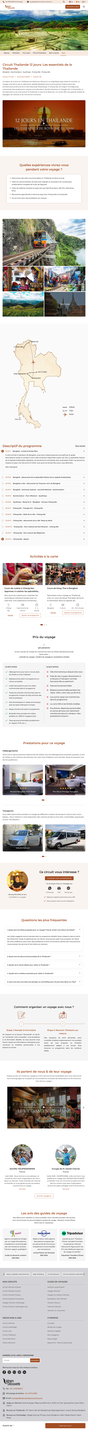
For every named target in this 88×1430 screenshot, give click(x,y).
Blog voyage (52, 1339)
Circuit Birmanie (9, 1339)
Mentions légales (54, 1331)
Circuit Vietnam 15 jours (12, 1295)
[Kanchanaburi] (44, 242)
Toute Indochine (9, 1343)
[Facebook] (4, 1372)
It (84, 2)
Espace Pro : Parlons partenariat (59, 1343)
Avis (63, 53)
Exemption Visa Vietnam (57, 1299)
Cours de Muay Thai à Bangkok (19, 588)
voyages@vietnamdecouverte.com (40, 1)
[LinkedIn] (24, 1372)
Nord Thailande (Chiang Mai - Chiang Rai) (23, 304)
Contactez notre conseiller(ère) (59, 878)
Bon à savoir (54, 53)
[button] (40, 624)
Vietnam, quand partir (56, 1287)
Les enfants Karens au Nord (23, 279)
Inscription (35, 1360)
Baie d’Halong (38, 1274)
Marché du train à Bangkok (65, 279)
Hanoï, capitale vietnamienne (17, 1274)
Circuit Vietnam (9, 1323)
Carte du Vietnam (54, 1307)
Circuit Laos (7, 1331)
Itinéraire (16, 53)
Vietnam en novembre (56, 1310)
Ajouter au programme (30, 613)
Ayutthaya (57, 310)
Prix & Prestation (39, 53)
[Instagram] (9, 1372)
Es (79, 2)
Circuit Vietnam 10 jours (12, 1287)
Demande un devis (73, 6)
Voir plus (22, 1189)
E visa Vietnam (53, 1274)
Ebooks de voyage (54, 1327)
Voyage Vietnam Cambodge (13, 1303)
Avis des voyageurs (44, 1196)
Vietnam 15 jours (53, 1303)
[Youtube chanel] (14, 1372)
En (72, 2)
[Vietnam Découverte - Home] (10, 7)
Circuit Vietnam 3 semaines (13, 1299)
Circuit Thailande (9, 1335)
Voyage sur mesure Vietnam (58, 1295)
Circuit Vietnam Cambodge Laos (15, 1307)
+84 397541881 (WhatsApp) (14, 1)
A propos (50, 1323)
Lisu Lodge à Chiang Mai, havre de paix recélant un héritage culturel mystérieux (64, 590)
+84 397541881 (31, 1393)
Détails (10, 613)
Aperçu (7, 53)
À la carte (26, 53)
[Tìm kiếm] (64, 2)
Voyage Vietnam (53, 1291)
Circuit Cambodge (10, 1327)
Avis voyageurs (53, 1335)
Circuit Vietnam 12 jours (12, 1291)
